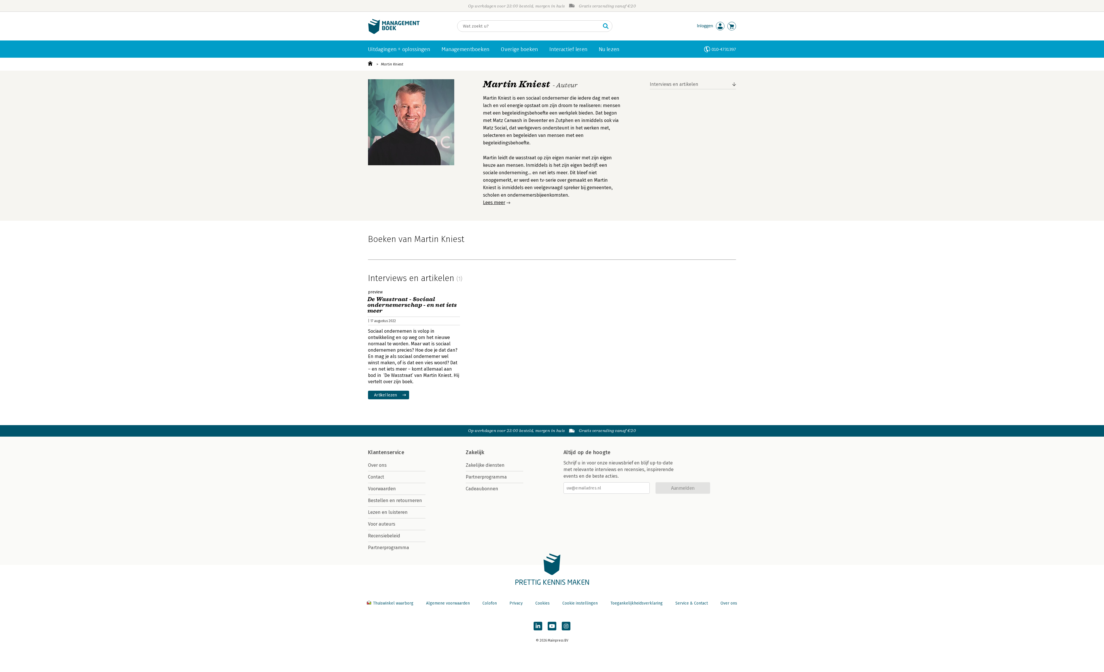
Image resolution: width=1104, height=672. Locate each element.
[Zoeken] (606, 26)
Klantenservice (386, 452)
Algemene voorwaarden (448, 603)
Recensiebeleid (384, 536)
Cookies (542, 603)
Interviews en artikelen (674, 84)
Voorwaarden (382, 488)
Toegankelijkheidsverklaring (636, 603)
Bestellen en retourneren (395, 500)
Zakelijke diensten (485, 465)
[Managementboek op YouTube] (552, 626)
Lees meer (494, 202)
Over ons (377, 465)
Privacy (516, 603)
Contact (376, 477)
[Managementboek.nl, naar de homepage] (394, 32)
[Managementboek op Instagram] (566, 626)
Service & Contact (691, 603)
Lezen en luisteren (388, 512)
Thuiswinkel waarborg (393, 603)
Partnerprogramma (388, 547)
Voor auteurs (381, 524)
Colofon (489, 603)
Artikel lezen (385, 394)
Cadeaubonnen (482, 488)
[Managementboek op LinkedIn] (538, 626)
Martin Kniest (392, 64)
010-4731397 (724, 49)
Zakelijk (475, 452)
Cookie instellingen (580, 603)
